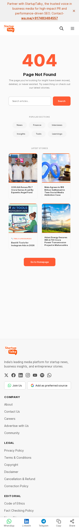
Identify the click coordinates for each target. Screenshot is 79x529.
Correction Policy (16, 486)
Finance (37, 125)
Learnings (57, 134)
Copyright (11, 464)
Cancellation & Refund (19, 479)
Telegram (43, 525)
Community (12, 433)
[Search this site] (61, 28)
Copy (58, 525)
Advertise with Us (16, 426)
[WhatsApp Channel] (49, 375)
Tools (39, 134)
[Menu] (72, 28)
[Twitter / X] (6, 375)
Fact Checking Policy (19, 510)
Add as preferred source (51, 385)
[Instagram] (28, 375)
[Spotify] (42, 375)
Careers (9, 418)
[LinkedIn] (21, 375)
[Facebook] (13, 375)
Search (62, 101)
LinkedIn (26, 525)
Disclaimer (11, 472)
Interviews (57, 125)
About (8, 404)
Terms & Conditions (17, 457)
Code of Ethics (14, 503)
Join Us (17, 385)
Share (72, 525)
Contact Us (12, 411)
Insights (21, 134)
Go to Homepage (40, 262)
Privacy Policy (14, 450)
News (20, 125)
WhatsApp (9, 525)
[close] (74, 11)
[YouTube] (35, 375)
